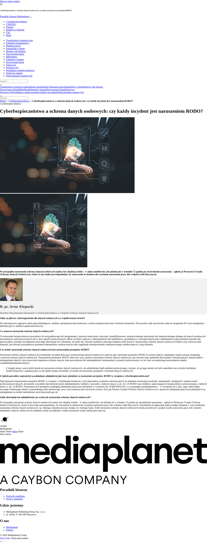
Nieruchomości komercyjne (19, 76)
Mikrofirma (11, 56)
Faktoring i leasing (15, 59)
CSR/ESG (11, 24)
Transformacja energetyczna (19, 40)
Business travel (13, 46)
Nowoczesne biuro (15, 62)
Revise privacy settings (20, 538)
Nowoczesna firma (15, 54)
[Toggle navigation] (31, 17)
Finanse (9, 27)
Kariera (9, 530)
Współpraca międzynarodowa (20, 70)
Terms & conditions (15, 496)
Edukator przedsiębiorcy (17, 43)
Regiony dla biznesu (16, 51)
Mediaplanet (12, 527)
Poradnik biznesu (14, 16)
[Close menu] (1, 95)
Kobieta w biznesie (15, 29)
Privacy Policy (5, 538)
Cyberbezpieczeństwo (16, 21)
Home (3, 101)
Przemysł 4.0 (12, 67)
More (8, 35)
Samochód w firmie (15, 48)
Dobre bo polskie (14, 73)
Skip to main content (10, 1)
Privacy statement (14, 499)
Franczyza (11, 65)
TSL (8, 32)
